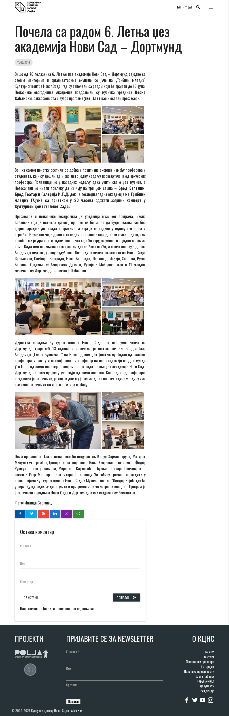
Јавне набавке (205, 676)
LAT (190, 7)
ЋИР (179, 7)
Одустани (31, 597)
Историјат (207, 666)
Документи (207, 686)
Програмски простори (200, 661)
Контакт (209, 657)
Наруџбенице (205, 681)
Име (22, 563)
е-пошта (25, 545)
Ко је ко (209, 652)
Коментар (26, 581)
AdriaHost (77, 710)
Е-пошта (72, 651)
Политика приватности (199, 671)
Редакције (207, 690)
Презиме (71, 684)
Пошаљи (127, 597)
